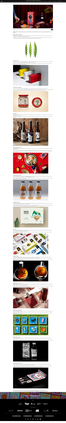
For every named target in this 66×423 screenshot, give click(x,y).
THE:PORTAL (55, 1)
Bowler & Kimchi (15, 35)
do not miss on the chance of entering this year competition (31, 391)
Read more (39, 0)
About (30, 1)
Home (27, 1)
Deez (28, 230)
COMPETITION (34, 1)
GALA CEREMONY (40, 1)
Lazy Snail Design (15, 203)
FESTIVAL (45, 1)
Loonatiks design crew (23, 61)
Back (51, 29)
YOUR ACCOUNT (50, 1)
